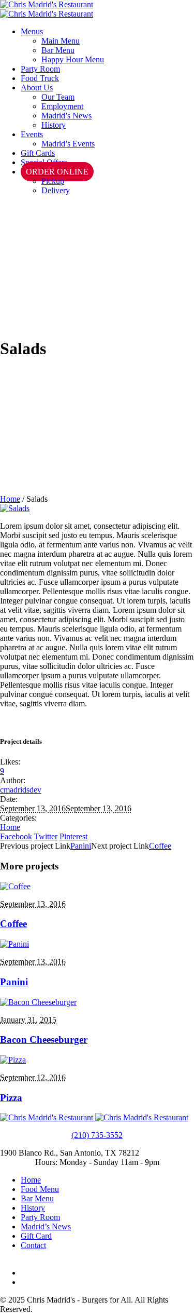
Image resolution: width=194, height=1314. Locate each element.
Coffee (160, 845)
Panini (80, 845)
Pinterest (73, 836)
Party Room (40, 1217)
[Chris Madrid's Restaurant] (46, 9)
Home (10, 498)
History (33, 1207)
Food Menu (40, 1189)
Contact (33, 1245)
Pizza (11, 1097)
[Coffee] (15, 886)
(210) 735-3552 (97, 1135)
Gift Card (36, 1235)
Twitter (45, 836)
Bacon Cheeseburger (43, 1039)
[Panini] (14, 944)
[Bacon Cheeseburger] (38, 1002)
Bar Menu (37, 1198)
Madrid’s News (46, 1226)
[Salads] (14, 508)
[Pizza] (13, 1059)
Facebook (16, 836)
